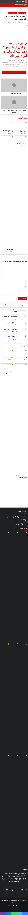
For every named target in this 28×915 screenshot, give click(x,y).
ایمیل (25, 286)
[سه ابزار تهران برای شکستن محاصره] (22, 338)
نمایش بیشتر (14, 72)
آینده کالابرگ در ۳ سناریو (21, 143)
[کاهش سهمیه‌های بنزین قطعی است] (7, 125)
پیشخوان (9, 13)
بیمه (16, 13)
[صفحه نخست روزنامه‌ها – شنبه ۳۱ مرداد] (23, 810)
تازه (14, 305)
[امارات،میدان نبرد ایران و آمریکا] (5, 757)
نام (26, 280)
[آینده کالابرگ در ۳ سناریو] (21, 139)
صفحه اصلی (18, 905)
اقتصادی (19, 13)
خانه (25, 10)
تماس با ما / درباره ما (11, 905)
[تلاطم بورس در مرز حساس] (14, 757)
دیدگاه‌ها (5, 305)
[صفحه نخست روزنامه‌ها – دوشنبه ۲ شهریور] (21, 125)
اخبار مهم (21, 10)
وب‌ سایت (25, 291)
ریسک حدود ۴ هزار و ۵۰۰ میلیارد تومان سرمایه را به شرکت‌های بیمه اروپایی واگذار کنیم (14, 66)
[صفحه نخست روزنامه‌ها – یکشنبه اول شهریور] (7, 191)
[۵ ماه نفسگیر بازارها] (5, 645)
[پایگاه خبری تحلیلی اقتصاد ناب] (21, 5)
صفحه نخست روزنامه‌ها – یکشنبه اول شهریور (15, 1)
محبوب (23, 305)
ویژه (13, 13)
